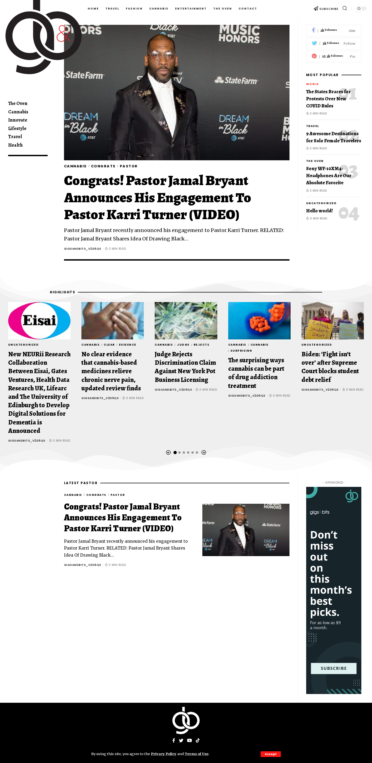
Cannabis (75, 166)
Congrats (103, 166)
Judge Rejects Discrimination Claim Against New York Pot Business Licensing (185, 367)
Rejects (202, 345)
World (312, 84)
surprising (241, 351)
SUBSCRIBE (329, 9)
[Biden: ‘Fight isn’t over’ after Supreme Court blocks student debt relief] (332, 321)
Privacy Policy (163, 754)
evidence (127, 345)
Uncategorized (321, 203)
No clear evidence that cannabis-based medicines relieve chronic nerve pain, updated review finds (111, 371)
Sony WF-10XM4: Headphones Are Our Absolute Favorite (328, 175)
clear (109, 345)
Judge (183, 345)
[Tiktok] (198, 741)
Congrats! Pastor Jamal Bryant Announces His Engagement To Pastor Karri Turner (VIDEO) (157, 197)
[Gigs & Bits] (185, 720)
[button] (168, 452)
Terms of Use (196, 754)
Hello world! (319, 210)
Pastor (129, 166)
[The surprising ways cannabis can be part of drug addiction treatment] (259, 321)
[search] (345, 8)
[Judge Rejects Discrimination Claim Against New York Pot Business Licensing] (186, 321)
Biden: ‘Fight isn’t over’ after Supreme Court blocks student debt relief (330, 367)
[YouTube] (189, 741)
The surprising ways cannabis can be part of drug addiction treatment (256, 373)
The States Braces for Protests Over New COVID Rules (328, 98)
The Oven (315, 161)
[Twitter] (333, 44)
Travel (312, 126)
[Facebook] (333, 31)
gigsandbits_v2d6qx (82, 249)
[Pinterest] (333, 56)
